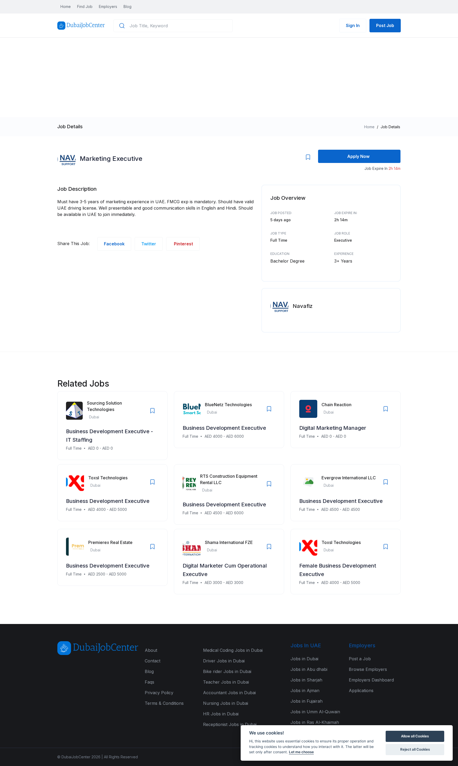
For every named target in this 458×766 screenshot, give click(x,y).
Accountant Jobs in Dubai (229, 692)
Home (65, 6)
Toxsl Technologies (107, 477)
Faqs (149, 682)
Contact (152, 660)
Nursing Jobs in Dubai (225, 703)
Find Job (85, 6)
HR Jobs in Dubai (221, 713)
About (151, 650)
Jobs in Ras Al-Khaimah (314, 722)
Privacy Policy (159, 692)
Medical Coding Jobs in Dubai (233, 650)
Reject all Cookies (415, 749)
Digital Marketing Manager (332, 428)
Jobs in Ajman (304, 690)
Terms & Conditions (164, 703)
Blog (127, 6)
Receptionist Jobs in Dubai (230, 724)
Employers (108, 6)
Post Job (385, 25)
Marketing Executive (111, 158)
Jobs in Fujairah (306, 701)
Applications (361, 690)
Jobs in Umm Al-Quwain (315, 711)
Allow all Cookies (415, 736)
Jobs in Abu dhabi (308, 669)
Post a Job (360, 658)
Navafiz (302, 306)
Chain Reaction (336, 404)
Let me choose (301, 752)
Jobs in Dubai (304, 658)
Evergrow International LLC (349, 477)
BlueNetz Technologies (228, 404)
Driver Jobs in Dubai (224, 660)
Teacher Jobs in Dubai (226, 682)
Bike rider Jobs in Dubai (227, 671)
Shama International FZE (229, 542)
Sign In (353, 25)
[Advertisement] (229, 77)
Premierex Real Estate (110, 542)
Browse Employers (368, 669)
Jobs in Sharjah (306, 680)
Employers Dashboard (371, 680)
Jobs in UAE (305, 645)
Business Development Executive (224, 428)
